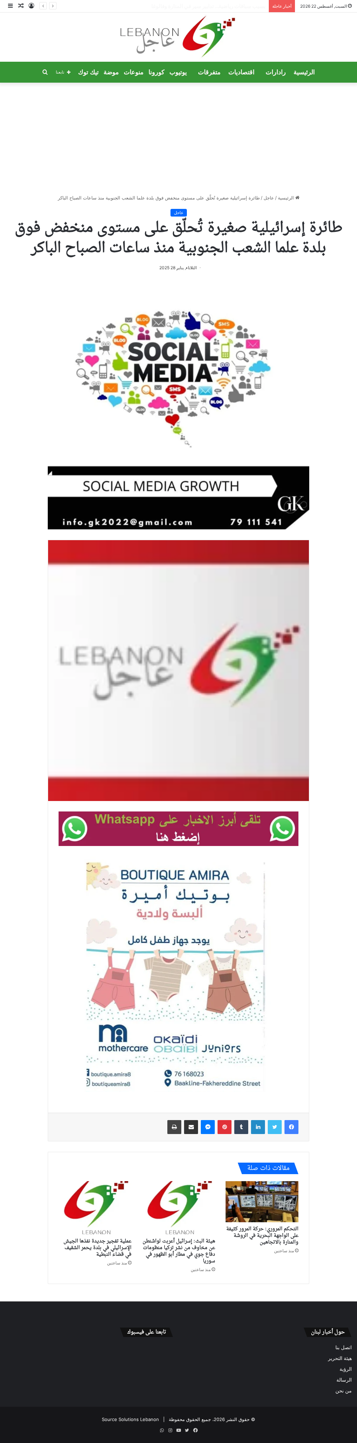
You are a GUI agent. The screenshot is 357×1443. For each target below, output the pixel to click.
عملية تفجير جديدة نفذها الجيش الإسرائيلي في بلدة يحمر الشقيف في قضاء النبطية (97, 1248)
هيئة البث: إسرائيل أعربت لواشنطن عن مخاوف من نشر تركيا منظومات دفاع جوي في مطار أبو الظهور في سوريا (179, 1251)
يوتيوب (178, 72)
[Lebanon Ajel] (178, 37)
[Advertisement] (178, 138)
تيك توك (88, 72)
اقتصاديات (241, 72)
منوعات (134, 72)
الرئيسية (304, 72)
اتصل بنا (343, 1347)
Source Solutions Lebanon (130, 1419)
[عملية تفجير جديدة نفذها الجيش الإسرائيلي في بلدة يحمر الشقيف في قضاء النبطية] (95, 1208)
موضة (111, 72)
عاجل (269, 198)
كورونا (157, 72)
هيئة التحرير (340, 1358)
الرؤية (346, 1369)
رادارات (276, 72)
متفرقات (209, 72)
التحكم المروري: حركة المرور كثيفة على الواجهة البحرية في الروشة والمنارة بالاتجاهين (262, 1235)
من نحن (343, 1390)
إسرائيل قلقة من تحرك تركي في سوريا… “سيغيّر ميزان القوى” (198, 6)
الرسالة (344, 1380)
